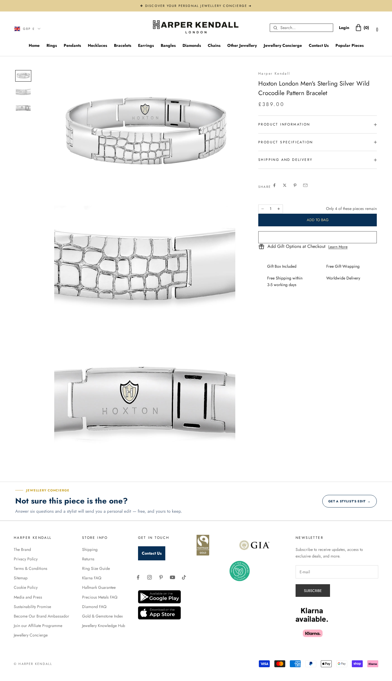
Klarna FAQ (91, 578)
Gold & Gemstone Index (102, 616)
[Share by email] (305, 185)
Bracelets (122, 45)
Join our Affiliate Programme (38, 625)
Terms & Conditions (30, 568)
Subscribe (313, 590)
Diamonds (192, 45)
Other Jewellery (242, 45)
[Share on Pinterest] (295, 185)
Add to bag (318, 220)
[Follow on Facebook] (138, 577)
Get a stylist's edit (349, 501)
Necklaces (97, 45)
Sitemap (21, 578)
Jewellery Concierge (283, 45)
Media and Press (28, 597)
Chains (214, 45)
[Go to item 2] (23, 92)
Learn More (338, 246)
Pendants (72, 45)
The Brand (22, 549)
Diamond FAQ (94, 606)
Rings (51, 45)
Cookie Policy (26, 587)
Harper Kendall (274, 73)
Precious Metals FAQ (99, 597)
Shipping (90, 549)
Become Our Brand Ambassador (41, 616)
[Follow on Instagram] (149, 577)
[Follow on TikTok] (184, 577)
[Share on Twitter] (284, 185)
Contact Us (319, 45)
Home (34, 45)
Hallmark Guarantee (99, 587)
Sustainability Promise (32, 606)
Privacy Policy (26, 559)
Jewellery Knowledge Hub (103, 625)
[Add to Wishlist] (317, 237)
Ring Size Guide (96, 568)
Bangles (168, 45)
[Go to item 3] (23, 108)
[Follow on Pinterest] (161, 577)
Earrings (146, 45)
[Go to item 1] (23, 76)
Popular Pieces (349, 45)
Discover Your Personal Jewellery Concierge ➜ (198, 5)
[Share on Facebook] (274, 185)
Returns (88, 559)
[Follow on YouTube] (172, 577)
